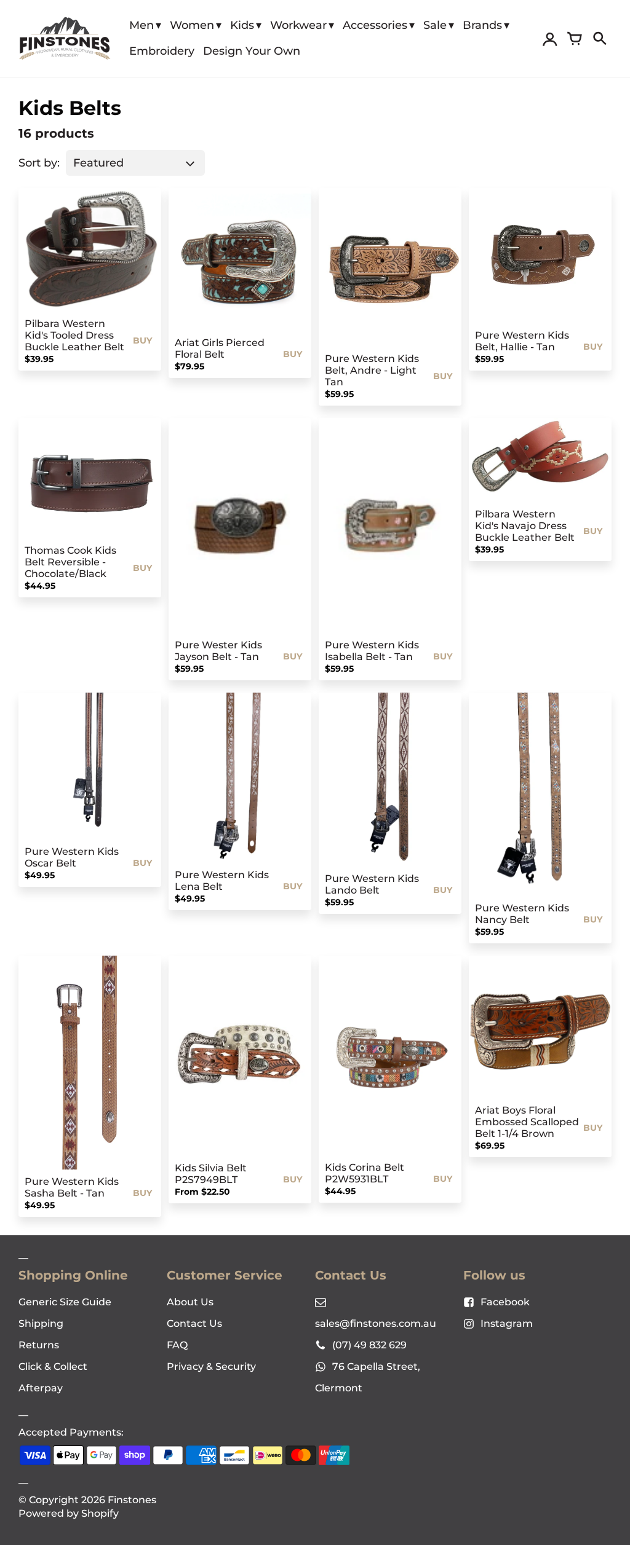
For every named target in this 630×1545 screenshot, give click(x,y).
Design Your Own (251, 51)
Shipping (40, 1323)
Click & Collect (52, 1366)
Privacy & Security (211, 1366)
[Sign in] (550, 38)
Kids (242, 25)
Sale (435, 25)
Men (141, 25)
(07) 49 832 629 (369, 1345)
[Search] (599, 38)
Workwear (298, 25)
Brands (482, 25)
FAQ (177, 1345)
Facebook (505, 1302)
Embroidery (161, 51)
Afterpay (40, 1388)
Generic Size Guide (64, 1302)
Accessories (375, 25)
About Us (190, 1302)
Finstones (132, 1500)
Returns (38, 1345)
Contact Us (194, 1323)
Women (192, 25)
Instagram (506, 1323)
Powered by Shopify (68, 1513)
